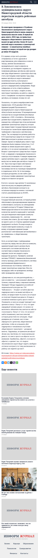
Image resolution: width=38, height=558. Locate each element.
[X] (11, 362)
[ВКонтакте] (3, 362)
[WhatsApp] (17, 362)
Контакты (24, 553)
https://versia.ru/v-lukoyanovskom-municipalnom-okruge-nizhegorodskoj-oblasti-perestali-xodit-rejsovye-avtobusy (18, 355)
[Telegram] (8, 362)
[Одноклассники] (5, 362)
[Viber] (14, 362)
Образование (28, 544)
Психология (11, 549)
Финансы (13, 553)
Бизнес (7, 544)
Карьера (16, 544)
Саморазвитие (25, 549)
